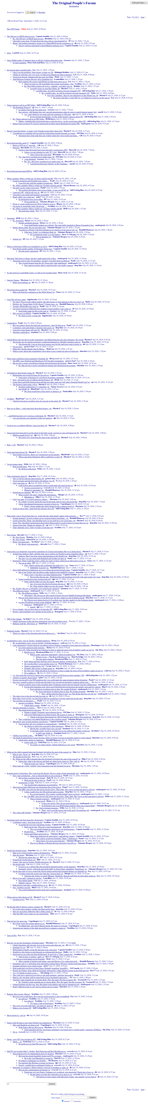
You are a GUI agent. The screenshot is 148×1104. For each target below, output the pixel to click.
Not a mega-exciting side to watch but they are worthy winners (48, 265)
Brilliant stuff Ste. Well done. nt (25, 624)
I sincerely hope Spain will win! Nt (26, 330)
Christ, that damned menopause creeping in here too (38, 504)
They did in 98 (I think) (22, 813)
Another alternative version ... (24, 708)
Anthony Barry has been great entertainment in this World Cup (42, 556)
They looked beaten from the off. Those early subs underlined (42, 263)
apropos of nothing (26, 703)
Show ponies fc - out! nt (16, 1015)
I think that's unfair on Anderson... (31, 740)
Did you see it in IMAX (22, 313)
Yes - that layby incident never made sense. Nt (36, 157)
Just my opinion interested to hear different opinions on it (41, 46)
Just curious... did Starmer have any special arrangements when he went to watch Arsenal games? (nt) (57, 112)
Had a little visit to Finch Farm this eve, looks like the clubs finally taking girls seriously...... (42, 516)
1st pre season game (14, 464)
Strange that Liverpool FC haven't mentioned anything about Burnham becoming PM (46, 124)
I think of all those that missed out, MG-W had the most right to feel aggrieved (60, 717)
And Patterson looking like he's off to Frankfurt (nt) (33, 79)
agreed (32, 607)
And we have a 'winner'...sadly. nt (31, 957)
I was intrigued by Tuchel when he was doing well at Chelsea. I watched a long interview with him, (51, 645)
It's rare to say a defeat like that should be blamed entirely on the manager (47, 867)
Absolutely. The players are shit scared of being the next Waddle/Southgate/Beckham (57, 595)
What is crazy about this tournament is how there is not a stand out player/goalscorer (45, 351)
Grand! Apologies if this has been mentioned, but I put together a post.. (40, 621)
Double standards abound (28, 223)
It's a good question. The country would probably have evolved (55, 794)
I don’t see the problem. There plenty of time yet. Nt (33, 72)
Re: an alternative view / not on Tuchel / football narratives (36, 643)
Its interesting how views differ (30, 199)
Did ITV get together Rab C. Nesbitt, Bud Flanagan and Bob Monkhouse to (36, 1051)
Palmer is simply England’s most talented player (43, 712)
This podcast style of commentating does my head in (33, 1054)
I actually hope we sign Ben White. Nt (45, 88)
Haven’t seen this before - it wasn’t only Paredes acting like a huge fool (35, 131)
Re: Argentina (18, 220)
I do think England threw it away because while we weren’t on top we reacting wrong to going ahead (52, 738)
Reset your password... (21, 542)
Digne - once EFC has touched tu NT (21, 1039)
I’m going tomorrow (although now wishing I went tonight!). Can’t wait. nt (42, 309)
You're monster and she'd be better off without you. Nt (33, 481)
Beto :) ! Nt (11, 445)
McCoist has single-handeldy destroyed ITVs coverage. (40, 1056)
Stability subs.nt (24, 883)
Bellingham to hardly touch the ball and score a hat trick (35, 950)
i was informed (30, 159)
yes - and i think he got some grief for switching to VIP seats (47, 114)
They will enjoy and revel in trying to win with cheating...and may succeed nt (43, 975)
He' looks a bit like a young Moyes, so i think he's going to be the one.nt (81, 98)
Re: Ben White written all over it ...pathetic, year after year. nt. (48, 86)
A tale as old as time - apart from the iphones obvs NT (33, 508)
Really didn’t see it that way (24, 197)
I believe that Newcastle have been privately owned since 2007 (43, 150)
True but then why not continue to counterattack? (37, 724)
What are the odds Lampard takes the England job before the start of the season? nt (39, 752)
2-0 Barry (10, 399)
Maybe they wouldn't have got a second (45, 728)
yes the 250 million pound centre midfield (34, 602)
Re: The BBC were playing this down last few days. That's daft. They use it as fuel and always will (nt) (64, 796)
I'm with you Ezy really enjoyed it (26, 188)
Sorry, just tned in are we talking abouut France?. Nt (33, 380)
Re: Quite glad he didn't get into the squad (47, 586)
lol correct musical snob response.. (31, 648)
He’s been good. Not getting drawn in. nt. (29, 923)
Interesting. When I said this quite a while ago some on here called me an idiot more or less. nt (49, 561)
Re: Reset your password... (28, 544)
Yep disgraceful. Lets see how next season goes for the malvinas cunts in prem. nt (50, 344)
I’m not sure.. (18, 347)
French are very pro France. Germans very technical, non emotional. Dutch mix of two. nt (58, 1072)
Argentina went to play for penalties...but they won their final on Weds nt (41, 261)
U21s (9, 53)
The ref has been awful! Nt (17, 290)
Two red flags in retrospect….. (24, 701)
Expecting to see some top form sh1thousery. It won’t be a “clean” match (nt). (43, 954)
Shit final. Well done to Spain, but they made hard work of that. (31, 258)
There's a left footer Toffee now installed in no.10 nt (27, 246)
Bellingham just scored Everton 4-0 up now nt (31, 375)
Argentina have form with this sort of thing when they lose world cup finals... (48, 136)
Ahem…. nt (17, 1042)
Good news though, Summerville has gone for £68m (33, 77)
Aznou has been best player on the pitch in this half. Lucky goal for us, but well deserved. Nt (43, 433)
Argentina (11, 218)
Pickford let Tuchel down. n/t (24, 860)
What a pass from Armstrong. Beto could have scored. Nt (40, 457)
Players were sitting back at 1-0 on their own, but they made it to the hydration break (51, 598)
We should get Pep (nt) (22, 757)
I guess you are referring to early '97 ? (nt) (40, 152)
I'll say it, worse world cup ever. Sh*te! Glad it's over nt (34, 204)
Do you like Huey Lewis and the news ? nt (40, 664)
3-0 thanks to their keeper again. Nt (20, 373)
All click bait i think (26, 211)
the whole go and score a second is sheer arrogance (44, 726)
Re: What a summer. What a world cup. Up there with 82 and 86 (37, 185)
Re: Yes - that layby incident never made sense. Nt (43, 161)
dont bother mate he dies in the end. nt (33, 311)
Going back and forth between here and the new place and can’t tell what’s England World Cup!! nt (51, 382)
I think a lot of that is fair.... (23, 735)
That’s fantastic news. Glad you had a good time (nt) (33, 527)
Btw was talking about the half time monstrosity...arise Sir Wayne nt (39, 325)
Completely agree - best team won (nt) (27, 822)
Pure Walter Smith (25, 880)
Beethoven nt (29, 652)
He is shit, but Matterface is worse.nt (38, 1058)
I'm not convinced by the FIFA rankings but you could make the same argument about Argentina (50, 680)
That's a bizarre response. (40, 799)
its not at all (40, 801)
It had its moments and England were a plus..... (31, 181)
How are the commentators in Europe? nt (34, 1070)
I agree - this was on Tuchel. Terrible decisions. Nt (32, 862)
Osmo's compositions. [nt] (34, 666)
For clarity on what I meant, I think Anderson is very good (52, 745)
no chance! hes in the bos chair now (32, 110)
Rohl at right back (20, 466)
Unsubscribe (77, 1101)
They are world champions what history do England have (52, 829)
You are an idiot (24, 563)
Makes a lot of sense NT (22, 1008)
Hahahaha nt (29, 497)
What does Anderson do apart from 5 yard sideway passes (52, 836)
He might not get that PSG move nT (32, 1044)
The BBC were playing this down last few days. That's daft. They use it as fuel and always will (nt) (56, 789)
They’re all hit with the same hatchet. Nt (28, 478)
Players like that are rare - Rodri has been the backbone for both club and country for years (65, 577)
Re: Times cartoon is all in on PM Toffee (29, 119)
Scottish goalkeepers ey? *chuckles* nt (33, 387)
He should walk (19, 864)
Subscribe (67, 1101)
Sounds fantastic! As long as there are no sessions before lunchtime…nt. (41, 518)
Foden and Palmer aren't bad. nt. (36, 834)
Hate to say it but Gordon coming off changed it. (31, 853)
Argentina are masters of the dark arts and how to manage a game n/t (39, 928)
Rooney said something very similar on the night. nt (33, 612)
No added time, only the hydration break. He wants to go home (42, 926)
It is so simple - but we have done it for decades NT (32, 609)
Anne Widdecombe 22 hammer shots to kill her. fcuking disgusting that (34, 60)
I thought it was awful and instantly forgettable (31, 195)
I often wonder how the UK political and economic (44, 792)
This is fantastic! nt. (43, 237)
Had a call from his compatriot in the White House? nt (34, 292)
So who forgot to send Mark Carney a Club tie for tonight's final (32, 273)
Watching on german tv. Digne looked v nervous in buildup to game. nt (40, 1067)
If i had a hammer (20, 63)
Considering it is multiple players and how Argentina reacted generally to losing (44, 133)
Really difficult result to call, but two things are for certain (35, 987)
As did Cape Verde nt (44, 733)
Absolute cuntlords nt (21, 332)
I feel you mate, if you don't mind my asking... (30, 499)
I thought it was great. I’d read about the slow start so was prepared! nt (40, 41)
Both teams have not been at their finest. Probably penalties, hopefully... (41, 968)
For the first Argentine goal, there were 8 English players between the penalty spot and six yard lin (62, 687)
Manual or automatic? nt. (34, 490)
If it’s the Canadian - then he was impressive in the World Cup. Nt (72, 95)
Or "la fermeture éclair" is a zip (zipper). (45, 234)
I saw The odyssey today (16, 299)
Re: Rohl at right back (27, 469)
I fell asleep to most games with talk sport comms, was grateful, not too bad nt (66, 1077)
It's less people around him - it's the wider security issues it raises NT (56, 117)
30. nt (15, 1032)
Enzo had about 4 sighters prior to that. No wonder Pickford (53, 689)
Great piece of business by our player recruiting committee (41, 377)
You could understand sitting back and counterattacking (40, 890)
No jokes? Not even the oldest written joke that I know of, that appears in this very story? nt (48, 302)
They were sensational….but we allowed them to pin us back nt (37, 776)
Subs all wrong (18, 855)
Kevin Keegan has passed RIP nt (19, 171)
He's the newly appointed (28, 251)
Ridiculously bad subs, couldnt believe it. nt (30, 885)
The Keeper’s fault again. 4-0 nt (25, 384)
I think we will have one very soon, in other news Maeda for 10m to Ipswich (42, 75)
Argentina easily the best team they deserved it (25, 820)
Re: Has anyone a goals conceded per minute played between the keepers (47, 365)
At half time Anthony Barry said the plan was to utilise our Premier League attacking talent (48, 554)
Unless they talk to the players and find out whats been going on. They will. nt (48, 761)
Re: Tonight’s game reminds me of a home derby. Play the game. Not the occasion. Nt (51, 982)
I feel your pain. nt (20, 483)
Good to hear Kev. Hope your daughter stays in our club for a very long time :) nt (44, 520)
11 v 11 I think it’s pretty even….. (26, 973)
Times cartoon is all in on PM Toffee (21, 105)
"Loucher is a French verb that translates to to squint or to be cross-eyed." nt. (48, 230)
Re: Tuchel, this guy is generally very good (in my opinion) (36, 588)
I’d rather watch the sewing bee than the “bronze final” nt (40, 874)
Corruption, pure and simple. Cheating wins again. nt (33, 328)
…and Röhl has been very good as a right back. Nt (26, 416)
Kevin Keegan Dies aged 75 (18, 143)
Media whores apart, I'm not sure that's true (29, 227)
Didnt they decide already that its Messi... (29, 349)
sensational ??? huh (26, 782)
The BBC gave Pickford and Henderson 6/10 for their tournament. (38, 361)
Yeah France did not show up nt (30, 1027)
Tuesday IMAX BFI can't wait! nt (25, 306)
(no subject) (23, 999)
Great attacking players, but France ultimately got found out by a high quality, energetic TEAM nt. (63, 1030)
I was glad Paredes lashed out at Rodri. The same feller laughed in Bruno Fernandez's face (59, 225)
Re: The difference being (28, 593)
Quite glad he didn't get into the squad (39, 581)
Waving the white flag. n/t (28, 857)
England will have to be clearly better (27, 966)
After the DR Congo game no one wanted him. (31, 914)
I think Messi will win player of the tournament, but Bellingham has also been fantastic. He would (45, 340)
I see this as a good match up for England (29, 959)
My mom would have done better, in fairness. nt (42, 391)
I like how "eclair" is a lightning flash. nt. (40, 232)
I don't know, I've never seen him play (50, 841)
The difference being (21, 591)
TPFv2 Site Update (14, 619)
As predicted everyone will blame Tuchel (34, 825)
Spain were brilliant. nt (21, 282)
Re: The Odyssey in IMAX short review (28, 39)
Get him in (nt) (19, 899)
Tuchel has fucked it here (17, 850)
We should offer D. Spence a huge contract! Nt (25, 907)
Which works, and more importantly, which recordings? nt (52, 654)
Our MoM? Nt (23, 389)
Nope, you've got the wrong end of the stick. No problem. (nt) (65, 810)
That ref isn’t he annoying (17, 921)
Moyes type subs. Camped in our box (27, 878)
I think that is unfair (32, 705)
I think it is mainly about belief (25, 678)
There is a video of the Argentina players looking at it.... (34, 633)
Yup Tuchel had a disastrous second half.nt (41, 785)
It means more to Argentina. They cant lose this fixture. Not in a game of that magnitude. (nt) (43, 773)
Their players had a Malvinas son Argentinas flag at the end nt (37, 787)
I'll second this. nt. (31, 202)
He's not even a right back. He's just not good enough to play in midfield (41, 996)
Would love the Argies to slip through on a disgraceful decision (37, 952)
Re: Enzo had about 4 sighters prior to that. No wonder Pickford (60, 691)
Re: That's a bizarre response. (47, 808)
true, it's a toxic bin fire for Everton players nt (47, 584)
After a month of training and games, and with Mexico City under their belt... (48, 961)
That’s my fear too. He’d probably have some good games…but (49, 84)
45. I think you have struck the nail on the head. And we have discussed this (47, 502)
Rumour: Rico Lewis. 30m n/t (18, 994)
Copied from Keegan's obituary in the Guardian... (49, 164)
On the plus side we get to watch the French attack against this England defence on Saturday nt (50, 871)
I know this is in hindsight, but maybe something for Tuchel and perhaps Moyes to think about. (44, 551)
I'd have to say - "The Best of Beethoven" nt (53, 657)
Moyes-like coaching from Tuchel (31, 778)
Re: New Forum (19, 537)
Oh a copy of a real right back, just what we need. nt (33, 1006)
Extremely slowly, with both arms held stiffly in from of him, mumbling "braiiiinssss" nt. (52, 869)
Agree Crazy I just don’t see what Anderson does (43, 575)
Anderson (28, 605)
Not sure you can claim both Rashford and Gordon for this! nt (42, 558)
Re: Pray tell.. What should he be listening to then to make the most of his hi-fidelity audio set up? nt (63, 671)
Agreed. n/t (17, 239)
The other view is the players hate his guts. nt (30, 696)
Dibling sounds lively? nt (23, 435)
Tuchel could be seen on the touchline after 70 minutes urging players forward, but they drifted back (57, 684)
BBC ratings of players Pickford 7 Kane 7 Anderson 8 (56, 838)
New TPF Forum (13, 29)
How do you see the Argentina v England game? (25, 943)
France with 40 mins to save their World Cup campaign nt (29, 1023)
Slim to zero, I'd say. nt (21, 754)
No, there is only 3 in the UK (29, 316)
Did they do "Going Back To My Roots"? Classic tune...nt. (35, 304)
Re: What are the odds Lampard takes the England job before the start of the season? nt (46, 759)
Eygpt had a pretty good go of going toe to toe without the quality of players (60, 731)
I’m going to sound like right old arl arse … (30, 206)
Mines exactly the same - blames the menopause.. (37, 495)
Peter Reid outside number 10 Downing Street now (32, 249)
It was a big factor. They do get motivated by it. (60, 803)
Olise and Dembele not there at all (26, 1025)
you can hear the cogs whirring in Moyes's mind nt (32, 418)
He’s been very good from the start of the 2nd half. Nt (39, 437)
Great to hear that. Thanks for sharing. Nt (28, 525)
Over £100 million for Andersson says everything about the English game (41, 570)
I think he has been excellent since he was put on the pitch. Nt (37, 401)
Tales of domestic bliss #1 (17, 476)
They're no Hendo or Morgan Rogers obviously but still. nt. (53, 843)
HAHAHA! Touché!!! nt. (39, 568)
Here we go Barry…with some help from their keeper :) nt (29, 408)
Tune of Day (12, 935)
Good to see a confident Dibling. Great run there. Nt (27, 425)
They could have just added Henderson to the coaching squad (42, 719)
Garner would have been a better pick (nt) (34, 579)
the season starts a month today (19, 70)
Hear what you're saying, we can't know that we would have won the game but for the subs (48, 698)
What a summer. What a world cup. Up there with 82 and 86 (30, 178)
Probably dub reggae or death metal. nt (39, 668)
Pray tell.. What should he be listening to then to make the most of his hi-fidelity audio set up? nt (56, 650)
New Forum (11, 535)
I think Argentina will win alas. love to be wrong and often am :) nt (38, 945)
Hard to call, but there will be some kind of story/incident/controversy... (40, 977)
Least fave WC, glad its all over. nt (26, 192)
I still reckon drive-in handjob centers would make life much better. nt (45, 485)
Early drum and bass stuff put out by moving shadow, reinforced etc (50, 661)
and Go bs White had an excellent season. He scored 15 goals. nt (49, 715)
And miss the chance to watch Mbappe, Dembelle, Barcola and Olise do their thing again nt (60, 876)
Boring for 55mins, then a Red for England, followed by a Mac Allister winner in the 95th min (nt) (51, 970)
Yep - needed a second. (21, 887)
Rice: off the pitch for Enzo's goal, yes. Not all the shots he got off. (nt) (69, 694)
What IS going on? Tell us (34, 764)
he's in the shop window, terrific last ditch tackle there (33, 909)
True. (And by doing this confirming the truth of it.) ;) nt (46, 565)
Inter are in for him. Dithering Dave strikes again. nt (33, 911)
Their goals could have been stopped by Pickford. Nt (27, 358)
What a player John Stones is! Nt (19, 897)
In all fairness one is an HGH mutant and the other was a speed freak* (68, 806)
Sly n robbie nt (30, 673)
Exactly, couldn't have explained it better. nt (35, 1065)
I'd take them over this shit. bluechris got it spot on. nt (51, 1074)
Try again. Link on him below (42, 1003)
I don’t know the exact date (40, 154)
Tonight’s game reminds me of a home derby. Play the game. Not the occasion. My (44, 980)
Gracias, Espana (13, 280)
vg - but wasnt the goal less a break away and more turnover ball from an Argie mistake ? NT (48, 675)
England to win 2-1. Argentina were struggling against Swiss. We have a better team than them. (50, 964)
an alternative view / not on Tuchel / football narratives (28, 641)
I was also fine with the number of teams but (35, 183)
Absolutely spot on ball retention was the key (31, 721)
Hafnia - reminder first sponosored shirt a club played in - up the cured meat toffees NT (52, 121)
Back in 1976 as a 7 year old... (24, 145)
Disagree (16, 148)
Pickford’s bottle (13, 631)
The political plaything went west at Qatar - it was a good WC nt (43, 190)
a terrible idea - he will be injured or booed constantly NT (58, 91)
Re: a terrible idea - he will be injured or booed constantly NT (66, 93)
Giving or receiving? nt (33, 488)
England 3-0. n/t (19, 947)
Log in (32, 12)
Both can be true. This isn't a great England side (42, 827)
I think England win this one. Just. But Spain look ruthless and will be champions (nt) (46, 984)
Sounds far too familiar (22, 492)
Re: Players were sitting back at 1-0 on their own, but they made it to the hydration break (58, 600)
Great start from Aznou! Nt (17, 452)
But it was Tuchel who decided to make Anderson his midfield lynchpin (46, 572)
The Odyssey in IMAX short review (21, 36)
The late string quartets (45, 659)
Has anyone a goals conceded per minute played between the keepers (40, 363)
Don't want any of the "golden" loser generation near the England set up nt (42, 766)
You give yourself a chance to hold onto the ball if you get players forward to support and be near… (51, 682)
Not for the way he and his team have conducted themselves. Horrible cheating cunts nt (47, 342)
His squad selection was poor (29, 710)
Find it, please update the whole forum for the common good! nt (49, 506)
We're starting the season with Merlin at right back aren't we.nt (42, 81)
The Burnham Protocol (21, 107)
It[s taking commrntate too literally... (32, 1060)
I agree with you (30, 742)
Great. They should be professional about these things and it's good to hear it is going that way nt (50, 523)
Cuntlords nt (12, 323)
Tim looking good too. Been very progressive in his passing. (36, 454)
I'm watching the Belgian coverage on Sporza (36, 1063)
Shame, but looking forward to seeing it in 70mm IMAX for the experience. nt (43, 43)
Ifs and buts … (30, 831)
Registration (74, 6)
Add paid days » (139, 3)
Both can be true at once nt (34, 780)
